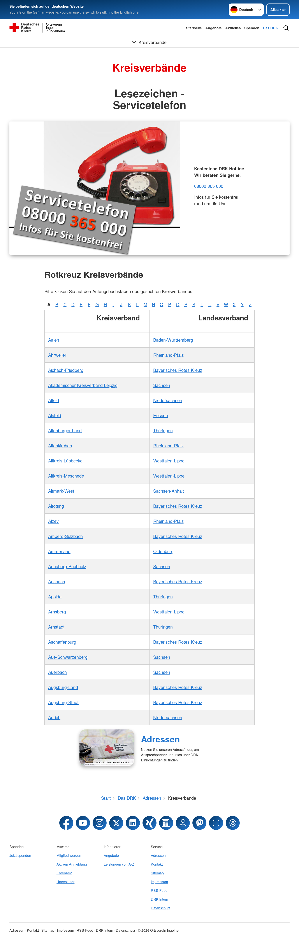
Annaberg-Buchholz (67, 566)
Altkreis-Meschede (66, 476)
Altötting (56, 506)
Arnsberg (57, 611)
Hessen (160, 415)
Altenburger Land (65, 430)
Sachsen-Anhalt (168, 491)
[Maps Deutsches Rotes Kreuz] (183, 823)
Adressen (160, 739)
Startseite (194, 27)
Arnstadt (56, 627)
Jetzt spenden (20, 855)
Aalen (53, 340)
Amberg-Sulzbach (65, 536)
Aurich (54, 717)
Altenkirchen (60, 445)
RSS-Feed (159, 890)
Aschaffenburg (62, 642)
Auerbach (57, 672)
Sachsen (161, 385)
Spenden (251, 27)
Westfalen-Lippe (169, 460)
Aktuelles (233, 27)
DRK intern (159, 899)
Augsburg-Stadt (63, 702)
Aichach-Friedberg (65, 370)
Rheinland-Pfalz (168, 355)
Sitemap (157, 872)
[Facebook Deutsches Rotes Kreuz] (66, 823)
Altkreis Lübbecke (65, 460)
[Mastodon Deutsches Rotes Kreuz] (199, 823)
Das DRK (270, 27)
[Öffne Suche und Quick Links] (286, 28)
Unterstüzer (65, 881)
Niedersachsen (167, 400)
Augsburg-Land (63, 687)
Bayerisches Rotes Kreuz (177, 370)
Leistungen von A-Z (119, 864)
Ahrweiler (57, 355)
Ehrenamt (64, 872)
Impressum (159, 881)
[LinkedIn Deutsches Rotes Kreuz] (133, 823)
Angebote (213, 27)
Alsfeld (54, 415)
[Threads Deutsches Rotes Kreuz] (233, 823)
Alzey (53, 521)
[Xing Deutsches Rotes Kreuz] (149, 823)
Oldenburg (163, 551)
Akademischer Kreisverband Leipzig (83, 385)
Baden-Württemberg (173, 340)
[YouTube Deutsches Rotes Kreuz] (83, 823)
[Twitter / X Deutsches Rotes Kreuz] (116, 823)
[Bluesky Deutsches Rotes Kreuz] (216, 823)
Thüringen (163, 430)
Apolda (55, 596)
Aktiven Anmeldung (71, 864)
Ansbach (56, 581)
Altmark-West (61, 491)
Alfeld (53, 400)
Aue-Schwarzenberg (68, 657)
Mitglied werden (68, 855)
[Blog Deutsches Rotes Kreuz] (166, 823)
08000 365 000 (208, 186)
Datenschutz (160, 907)
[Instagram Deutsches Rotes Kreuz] (100, 823)
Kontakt (157, 864)
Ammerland (59, 551)
